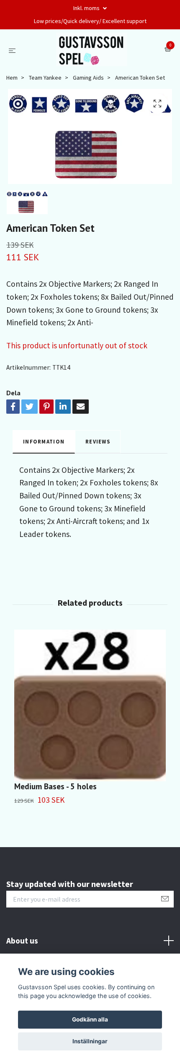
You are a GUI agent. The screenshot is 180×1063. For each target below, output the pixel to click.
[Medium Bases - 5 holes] (90, 705)
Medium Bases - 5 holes (55, 786)
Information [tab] (43, 441)
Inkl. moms (87, 8)
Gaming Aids (88, 77)
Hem (12, 77)
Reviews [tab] (97, 441)
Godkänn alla (90, 1019)
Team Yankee (45, 77)
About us (22, 941)
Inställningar (90, 1041)
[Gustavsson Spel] (92, 49)
